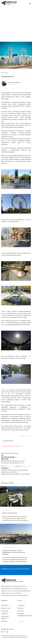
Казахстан (4, 72)
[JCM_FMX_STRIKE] (8, 457)
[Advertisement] (16, 23)
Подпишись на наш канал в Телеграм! (15, 569)
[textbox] (16, 450)
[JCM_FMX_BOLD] (2, 457)
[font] (2, 455)
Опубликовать (5, 468)
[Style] (7, 459)
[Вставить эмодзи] (5, 459)
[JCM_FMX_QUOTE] (13, 457)
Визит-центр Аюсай (9, 513)
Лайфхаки (4, 613)
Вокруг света (5, 608)
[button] (30, 3)
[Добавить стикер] (2, 459)
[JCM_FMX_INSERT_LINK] (15, 457)
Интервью (4, 611)
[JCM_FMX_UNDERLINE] (6, 457)
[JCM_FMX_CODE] (10, 457)
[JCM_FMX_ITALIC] (4, 457)
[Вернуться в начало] (9, 3)
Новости (4, 621)
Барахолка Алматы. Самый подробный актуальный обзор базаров (13, 552)
